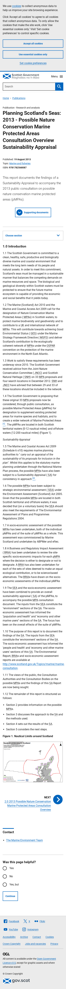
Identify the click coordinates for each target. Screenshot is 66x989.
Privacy (54, 943)
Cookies (50, 937)
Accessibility (9, 937)
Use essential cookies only (33, 54)
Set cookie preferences (33, 63)
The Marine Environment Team (24, 840)
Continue (10, 896)
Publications (18, 98)
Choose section (13, 235)
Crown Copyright (11, 943)
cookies (16, 6)
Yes (11, 868)
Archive (24, 937)
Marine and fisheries (19, 163)
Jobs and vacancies (35, 943)
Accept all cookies (33, 43)
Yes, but (14, 884)
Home (6, 98)
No (11, 876)
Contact (36, 937)
